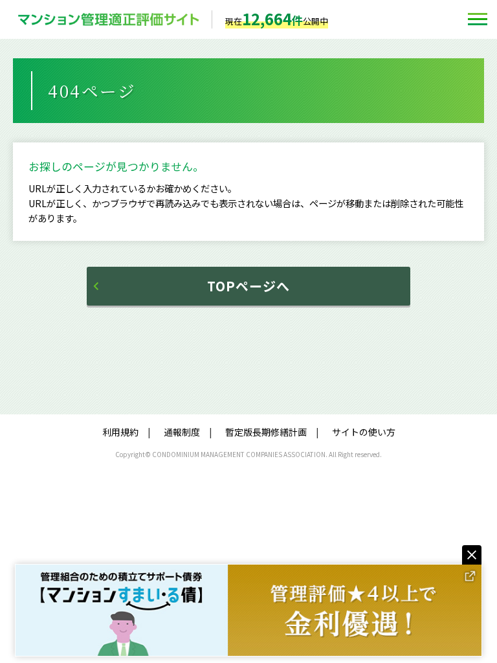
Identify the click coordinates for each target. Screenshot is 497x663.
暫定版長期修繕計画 (266, 431)
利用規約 (120, 431)
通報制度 (182, 431)
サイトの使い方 (363, 431)
